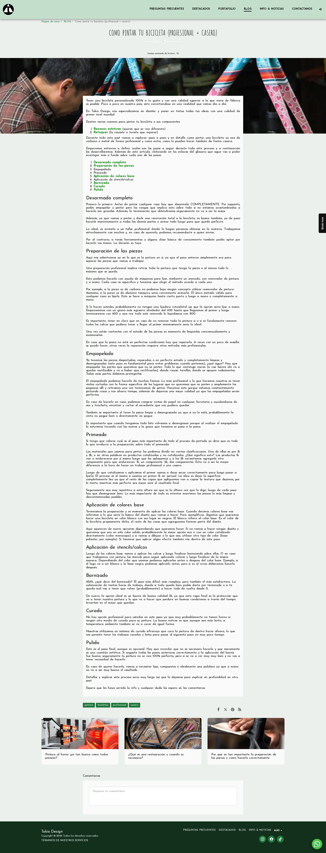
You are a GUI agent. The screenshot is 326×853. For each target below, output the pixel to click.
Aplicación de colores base (114, 176)
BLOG (67, 21)
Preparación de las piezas (114, 165)
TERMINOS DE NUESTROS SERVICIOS (64, 840)
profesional (119, 705)
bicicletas (103, 705)
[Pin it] (232, 710)
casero (134, 705)
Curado (99, 186)
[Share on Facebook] (218, 710)
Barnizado (101, 183)
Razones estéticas (107, 129)
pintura (89, 705)
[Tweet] (225, 710)
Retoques (101, 132)
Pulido (98, 189)
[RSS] (239, 710)
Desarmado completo (110, 162)
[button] (320, 9)
